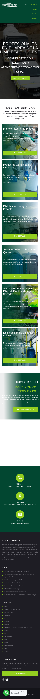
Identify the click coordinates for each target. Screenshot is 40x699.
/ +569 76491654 (26, 486)
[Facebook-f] (3, 679)
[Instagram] (7, 679)
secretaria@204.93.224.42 (20, 523)
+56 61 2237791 (14, 486)
